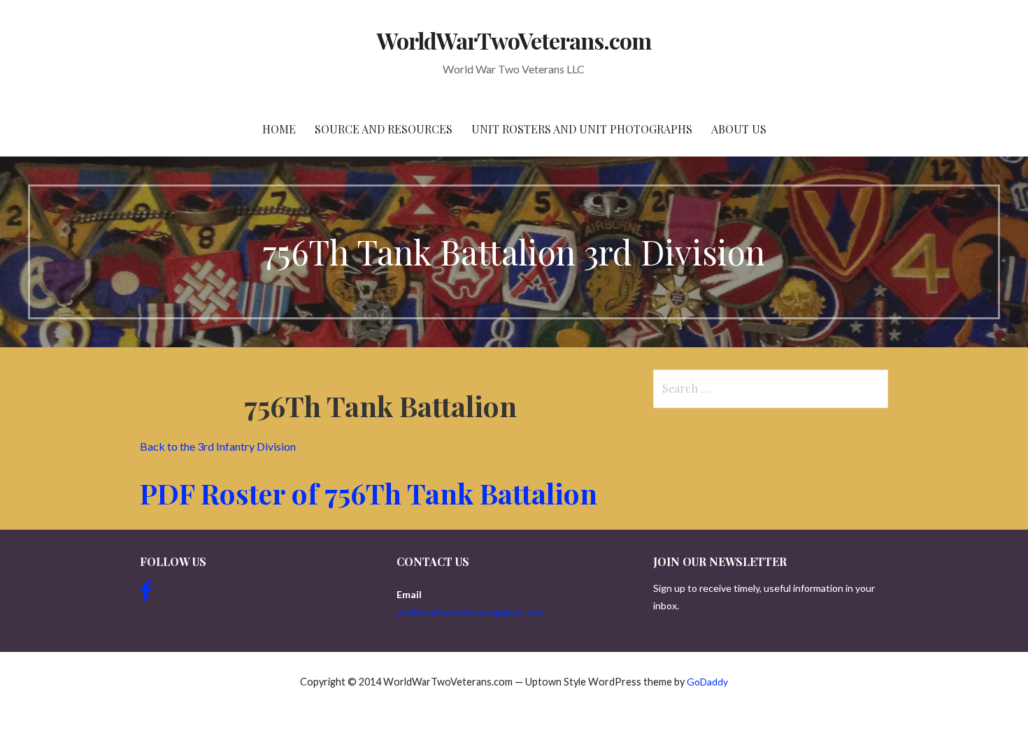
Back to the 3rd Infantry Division (219, 446)
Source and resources (383, 129)
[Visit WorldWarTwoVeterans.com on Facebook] (146, 594)
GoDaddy (707, 682)
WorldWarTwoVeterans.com (514, 40)
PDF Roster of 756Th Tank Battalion (372, 492)
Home (279, 129)
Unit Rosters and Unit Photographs (581, 129)
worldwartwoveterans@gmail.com (471, 612)
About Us (738, 129)
